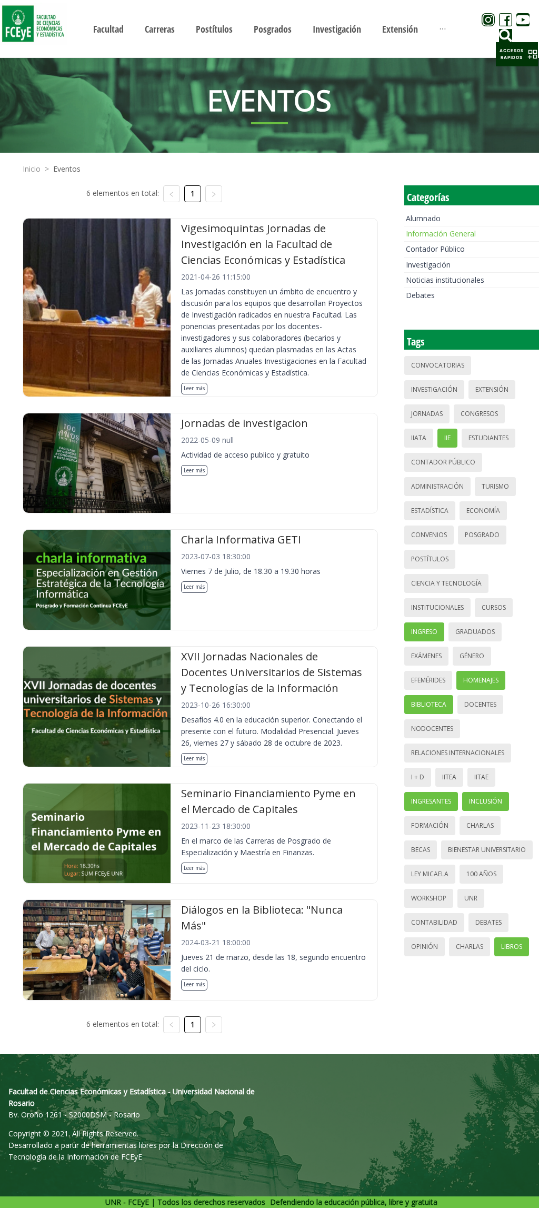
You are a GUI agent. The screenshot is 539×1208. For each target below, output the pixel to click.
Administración (437, 486)
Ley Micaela (429, 873)
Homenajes (480, 680)
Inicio (32, 169)
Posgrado (482, 534)
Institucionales (437, 607)
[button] (517, 54)
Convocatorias (437, 365)
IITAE (481, 777)
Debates (420, 295)
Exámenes (426, 655)
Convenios (429, 534)
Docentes (480, 704)
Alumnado (423, 218)
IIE (447, 437)
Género (472, 655)
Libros (511, 946)
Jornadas (427, 413)
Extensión (491, 389)
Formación (429, 825)
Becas (420, 849)
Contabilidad (434, 922)
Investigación (428, 265)
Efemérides (428, 680)
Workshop (428, 898)
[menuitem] (108, 29)
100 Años (481, 873)
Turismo (495, 486)
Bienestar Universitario (487, 849)
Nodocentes (432, 728)
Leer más (194, 388)
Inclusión (485, 801)
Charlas (480, 825)
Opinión (424, 946)
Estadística (429, 510)
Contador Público (435, 249)
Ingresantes (431, 801)
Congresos (479, 413)
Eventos (67, 169)
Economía (483, 510)
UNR (470, 898)
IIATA (418, 437)
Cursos (494, 607)
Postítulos (429, 559)
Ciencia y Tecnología (446, 583)
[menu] (269, 29)
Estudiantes (488, 437)
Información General (441, 234)
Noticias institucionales (445, 280)
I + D (417, 777)
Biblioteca (428, 704)
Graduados (475, 631)
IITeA (449, 777)
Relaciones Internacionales (457, 752)
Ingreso (424, 631)
